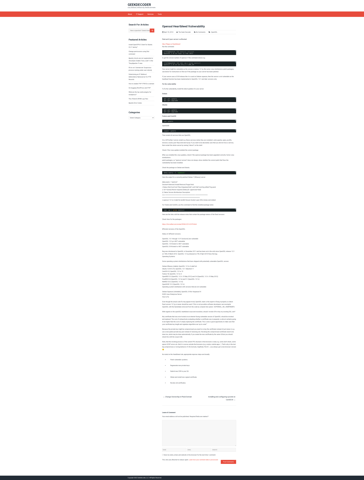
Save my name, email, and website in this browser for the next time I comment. (190, 455)
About (130, 14)
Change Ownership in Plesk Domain (177, 396)
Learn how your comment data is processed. (203, 460)
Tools (160, 14)
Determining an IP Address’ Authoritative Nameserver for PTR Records (140, 76)
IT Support (139, 14)
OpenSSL (214, 32)
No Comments (200, 32)
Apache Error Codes (135, 103)
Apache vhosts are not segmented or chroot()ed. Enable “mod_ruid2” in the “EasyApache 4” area (141, 60)
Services (150, 14)
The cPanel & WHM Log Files (138, 99)
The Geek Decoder (184, 32)
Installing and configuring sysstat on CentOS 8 (221, 398)
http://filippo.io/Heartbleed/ (171, 44)
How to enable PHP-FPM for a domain (141, 84)
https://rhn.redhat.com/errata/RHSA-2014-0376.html (179, 224)
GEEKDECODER (139, 5)
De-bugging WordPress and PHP (140, 88)
